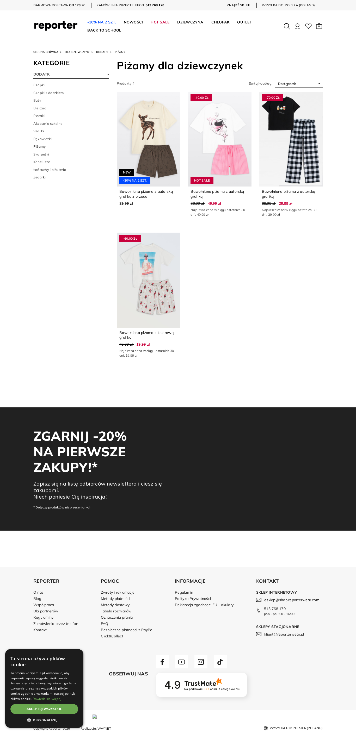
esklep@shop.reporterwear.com (291, 600)
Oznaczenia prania (117, 617)
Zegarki (39, 177)
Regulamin (184, 592)
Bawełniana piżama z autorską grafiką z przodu (146, 193)
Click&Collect (112, 636)
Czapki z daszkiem (48, 93)
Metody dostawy (115, 604)
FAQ (104, 623)
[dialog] (44, 688)
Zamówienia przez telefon (55, 623)
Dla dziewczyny (77, 52)
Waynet (104, 728)
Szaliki (38, 131)
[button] (319, 26)
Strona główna (45, 52)
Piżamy (39, 146)
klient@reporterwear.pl (284, 634)
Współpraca (43, 604)
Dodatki (102, 52)
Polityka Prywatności (193, 598)
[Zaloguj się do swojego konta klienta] (297, 26)
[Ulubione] (308, 26)
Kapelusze (41, 162)
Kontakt (40, 630)
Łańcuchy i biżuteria (49, 169)
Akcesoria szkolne (47, 123)
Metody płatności (115, 598)
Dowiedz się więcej (47, 699)
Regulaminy (43, 617)
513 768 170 (275, 608)
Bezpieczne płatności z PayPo (126, 630)
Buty (37, 100)
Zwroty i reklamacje (118, 592)
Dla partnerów (45, 611)
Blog (37, 598)
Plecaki (39, 116)
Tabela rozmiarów (116, 611)
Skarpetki (41, 154)
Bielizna (39, 108)
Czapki (39, 85)
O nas (38, 592)
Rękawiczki (42, 139)
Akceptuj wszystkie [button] (44, 709)
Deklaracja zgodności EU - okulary (204, 604)
